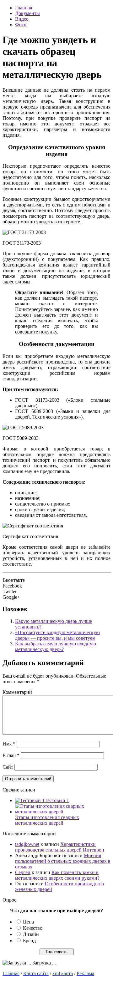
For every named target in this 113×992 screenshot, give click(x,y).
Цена (28, 921)
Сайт (8, 767)
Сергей (22, 872)
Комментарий (17, 692)
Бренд (29, 940)
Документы (27, 13)
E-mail (11, 755)
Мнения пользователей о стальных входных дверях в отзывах (62, 861)
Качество (32, 928)
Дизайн (31, 934)
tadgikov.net (27, 844)
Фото (20, 24)
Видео (22, 19)
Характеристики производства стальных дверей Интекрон (59, 847)
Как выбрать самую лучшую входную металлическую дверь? (55, 646)
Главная (23, 7)
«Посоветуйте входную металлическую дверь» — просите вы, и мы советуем (57, 635)
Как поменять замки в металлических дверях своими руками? (57, 875)
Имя (9, 743)
